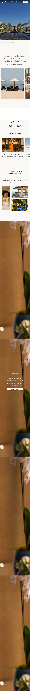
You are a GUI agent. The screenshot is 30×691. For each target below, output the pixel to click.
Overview (3, 45)
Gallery (10, 45)
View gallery (15, 104)
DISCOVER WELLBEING (15, 389)
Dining (25, 45)
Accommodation (17, 45)
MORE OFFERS (15, 164)
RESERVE (26, 2)
